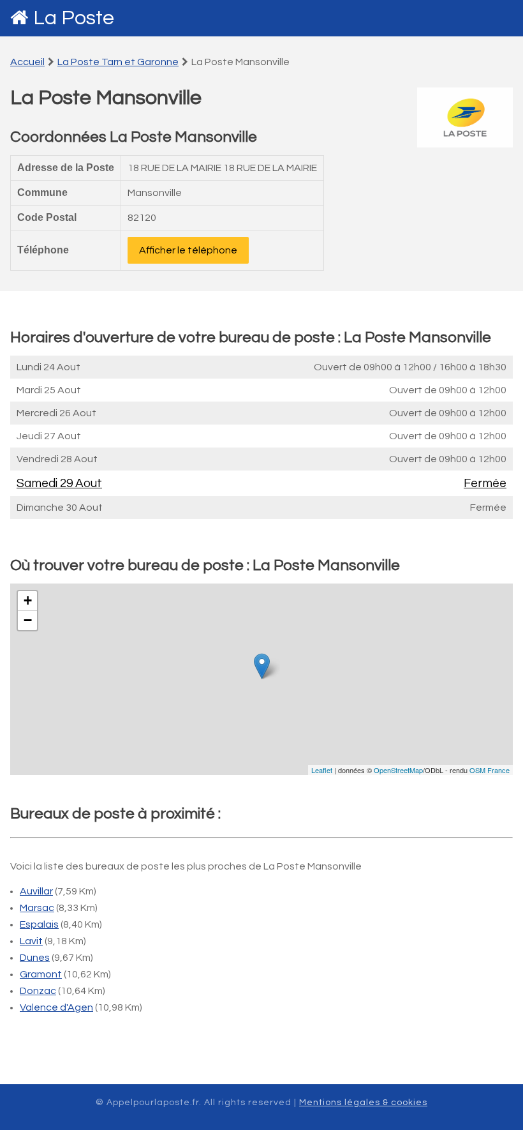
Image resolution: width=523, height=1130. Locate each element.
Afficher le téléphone (188, 250)
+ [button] (28, 600)
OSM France (489, 770)
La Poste (73, 18)
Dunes (35, 958)
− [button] (28, 620)
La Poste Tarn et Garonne (118, 62)
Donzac (38, 991)
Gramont (41, 974)
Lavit (31, 941)
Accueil (27, 62)
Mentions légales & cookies (363, 1102)
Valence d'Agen (56, 1007)
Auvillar (36, 891)
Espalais (39, 924)
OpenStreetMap (398, 770)
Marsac (37, 908)
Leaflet (321, 770)
